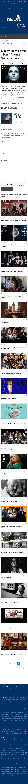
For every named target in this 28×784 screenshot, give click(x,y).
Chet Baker (11, 746)
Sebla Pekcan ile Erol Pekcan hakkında (9, 501)
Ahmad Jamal (11, 737)
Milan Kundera (10, 765)
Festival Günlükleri (16, 708)
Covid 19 (12, 706)
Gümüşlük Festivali (14, 714)
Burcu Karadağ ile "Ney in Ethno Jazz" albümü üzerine (13, 220)
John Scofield (7, 758)
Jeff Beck (16, 756)
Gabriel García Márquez (22, 752)
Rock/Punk (8, 731)
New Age (25, 727)
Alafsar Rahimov (17, 737)
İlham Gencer (16, 754)
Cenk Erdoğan (24, 744)
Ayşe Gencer (21, 739)
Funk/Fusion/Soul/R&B (6, 712)
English (8, 708)
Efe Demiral (17, 748)
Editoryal (20, 706)
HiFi (11, 3)
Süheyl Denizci (22, 773)
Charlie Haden (5, 746)
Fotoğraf (22, 710)
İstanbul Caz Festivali (16, 718)
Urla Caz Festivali (23, 731)
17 (23, 668)
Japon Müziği (18, 720)
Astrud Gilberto (11, 739)
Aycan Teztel (16, 739)
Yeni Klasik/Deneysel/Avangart (15, 733)
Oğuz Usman (21, 767)
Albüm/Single (4, 701)
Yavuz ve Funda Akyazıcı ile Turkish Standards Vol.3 (12, 552)
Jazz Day (23, 720)
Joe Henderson (21, 756)
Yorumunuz (4, 160)
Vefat (3, 733)
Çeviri (9, 706)
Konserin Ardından (12, 725)
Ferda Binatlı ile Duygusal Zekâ (8, 628)
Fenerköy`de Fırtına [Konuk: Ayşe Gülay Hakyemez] (13, 423)
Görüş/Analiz (3, 714)
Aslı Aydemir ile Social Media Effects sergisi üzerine (12, 654)
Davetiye (16, 706)
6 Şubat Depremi (11, 697)
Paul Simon (13, 769)
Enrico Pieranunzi (15, 750)
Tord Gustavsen (23, 775)
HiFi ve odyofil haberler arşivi (8, 43)
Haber (13, 716)
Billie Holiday (3, 744)
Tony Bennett (17, 775)
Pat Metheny (8, 769)
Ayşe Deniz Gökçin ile (6, 577)
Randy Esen (24, 769)
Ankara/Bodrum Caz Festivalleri (13, 701)
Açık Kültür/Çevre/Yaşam (19, 697)
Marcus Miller (4, 765)
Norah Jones (8, 767)
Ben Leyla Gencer (5, 322)
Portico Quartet (19, 769)
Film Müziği (23, 708)
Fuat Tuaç (15, 752)
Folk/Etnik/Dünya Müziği (16, 710)
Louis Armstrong (14, 763)
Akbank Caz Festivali (14, 699)
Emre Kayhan (8, 750)
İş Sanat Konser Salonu (8, 718)
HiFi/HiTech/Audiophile (18, 716)
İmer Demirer (21, 754)
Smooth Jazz (16, 731)
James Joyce (12, 756)
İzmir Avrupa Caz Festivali (11, 720)
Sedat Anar (21, 771)
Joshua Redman (13, 758)
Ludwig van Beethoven (21, 763)
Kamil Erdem (19, 758)
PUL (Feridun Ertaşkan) (19, 729)
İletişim (13, 1)
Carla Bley (19, 744)
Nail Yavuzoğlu (20, 765)
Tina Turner (7, 775)
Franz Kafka (11, 752)
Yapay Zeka (7, 733)
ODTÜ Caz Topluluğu (14, 767)
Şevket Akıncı (8, 773)
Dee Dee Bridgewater (10, 748)
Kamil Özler (24, 758)
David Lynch (20, 746)
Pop (13, 729)
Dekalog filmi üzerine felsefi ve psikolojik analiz (11, 373)
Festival (11, 708)
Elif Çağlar (21, 748)
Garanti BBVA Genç (14, 712)
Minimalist (15, 727)
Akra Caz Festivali (22, 699)
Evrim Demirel (21, 750)
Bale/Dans (24, 701)
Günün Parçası (8, 716)
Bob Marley (9, 744)
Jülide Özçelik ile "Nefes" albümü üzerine (10, 474)
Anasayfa (4, 1)
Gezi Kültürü (20, 712)
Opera (11, 729)
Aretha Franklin (4, 739)
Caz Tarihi (6, 706)
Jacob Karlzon (6, 756)
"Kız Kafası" (21, 97)
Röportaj (12, 731)
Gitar (24, 712)
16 (23, 666)
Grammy (8, 714)
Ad (2, 141)
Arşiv (20, 701)
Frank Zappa (6, 752)
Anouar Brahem (23, 737)
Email (3, 153)
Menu (4, 36)
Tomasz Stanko (12, 775)
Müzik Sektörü (20, 727)
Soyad (3, 147)
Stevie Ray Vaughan (15, 773)
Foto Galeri (16, 3)
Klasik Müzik (19, 1)
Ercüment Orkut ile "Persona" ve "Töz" (10, 602)
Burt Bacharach (14, 744)
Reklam (9, 1)
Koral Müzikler (18, 725)
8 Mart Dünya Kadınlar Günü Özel (8, 398)
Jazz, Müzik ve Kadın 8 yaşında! (8, 449)
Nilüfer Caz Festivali (5, 729)
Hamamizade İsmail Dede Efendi (7, 754)
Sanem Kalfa (4, 771)
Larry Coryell (8, 763)
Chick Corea (15, 746)
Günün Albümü (20, 714)
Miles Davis (16, 765)
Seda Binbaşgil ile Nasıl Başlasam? (13, 771)
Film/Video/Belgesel (7, 710)
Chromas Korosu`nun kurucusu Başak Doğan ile (12, 271)
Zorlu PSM (23, 733)
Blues (24, 1)
